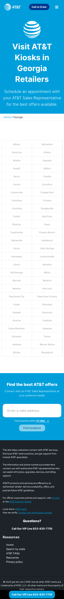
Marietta (47, 264)
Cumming (17, 208)
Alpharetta (47, 144)
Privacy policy (14, 561)
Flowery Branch (47, 232)
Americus (17, 152)
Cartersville (17, 192)
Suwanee (47, 328)
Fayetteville (17, 232)
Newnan (16, 288)
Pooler (16, 304)
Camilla (47, 176)
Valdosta (16, 344)
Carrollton (47, 184)
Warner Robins (47, 344)
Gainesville (16, 240)
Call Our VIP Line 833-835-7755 (32, 594)
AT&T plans (20, 509)
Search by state (15, 549)
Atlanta (16, 160)
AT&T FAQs (13, 553)
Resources (12, 557)
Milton (47, 272)
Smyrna (17, 320)
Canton (16, 184)
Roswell (17, 312)
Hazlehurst (47, 240)
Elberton (16, 224)
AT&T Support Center (20, 501)
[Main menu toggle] (56, 7)
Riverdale (47, 304)
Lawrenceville (47, 256)
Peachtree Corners (47, 296)
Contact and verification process (35, 512)
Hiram (17, 248)
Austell (16, 168)
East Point (47, 216)
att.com (56, 498)
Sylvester (17, 336)
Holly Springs (47, 248)
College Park (47, 192)
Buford (47, 168)
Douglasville (47, 208)
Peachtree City (16, 296)
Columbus (17, 200)
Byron (17, 176)
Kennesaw (16, 256)
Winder (16, 352)
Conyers (47, 200)
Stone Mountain (17, 328)
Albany (16, 144)
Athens (47, 152)
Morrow (17, 280)
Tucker (47, 336)
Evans (47, 224)
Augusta (47, 160)
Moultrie (47, 280)
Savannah (47, 312)
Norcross (47, 288)
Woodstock (47, 352)
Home (10, 544)
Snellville (47, 320)
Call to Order (39, 7)
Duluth (16, 216)
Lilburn (16, 264)
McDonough (16, 272)
